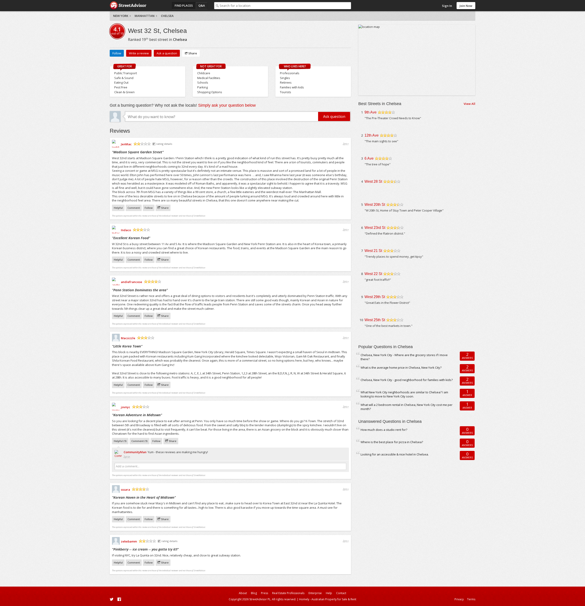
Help (329, 593)
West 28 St (373, 181)
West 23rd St (374, 228)
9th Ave (370, 112)
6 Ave (369, 158)
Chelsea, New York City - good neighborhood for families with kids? (407, 380)
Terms (471, 599)
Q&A (201, 5)
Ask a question (167, 53)
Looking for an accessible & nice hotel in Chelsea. (395, 454)
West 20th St (374, 204)
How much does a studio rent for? (384, 430)
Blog (254, 593)
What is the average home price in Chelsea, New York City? (401, 367)
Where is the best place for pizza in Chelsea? (392, 442)
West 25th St (374, 320)
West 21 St (373, 251)
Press (264, 593)
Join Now (466, 6)
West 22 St (373, 274)
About (243, 593)
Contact (341, 593)
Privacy (459, 599)
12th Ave (371, 135)
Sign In (447, 6)
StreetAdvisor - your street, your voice (128, 5)
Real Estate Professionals (288, 593)
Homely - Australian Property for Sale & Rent (327, 599)
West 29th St (374, 297)
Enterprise (315, 593)
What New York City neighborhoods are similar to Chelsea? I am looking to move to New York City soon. (404, 394)
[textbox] (285, 5)
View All (469, 104)
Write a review (139, 53)
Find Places (184, 5)
